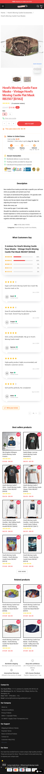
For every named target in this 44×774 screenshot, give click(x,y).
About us (4, 707)
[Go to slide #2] (27, 79)
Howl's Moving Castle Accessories (19, 13)
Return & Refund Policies (9, 734)
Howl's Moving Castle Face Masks (13, 16)
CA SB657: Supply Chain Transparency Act (14, 718)
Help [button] (40, 771)
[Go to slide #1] (17, 79)
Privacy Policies (6, 713)
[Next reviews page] (40, 413)
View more (22, 571)
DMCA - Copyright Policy (9, 716)
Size (3, 111)
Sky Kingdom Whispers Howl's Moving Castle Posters (9, 454)
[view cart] (41, 6)
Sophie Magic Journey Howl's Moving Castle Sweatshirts (30, 454)
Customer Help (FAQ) (8, 739)
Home (3, 13)
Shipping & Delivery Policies (10, 728)
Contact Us (4, 737)
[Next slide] (40, 46)
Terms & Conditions (7, 710)
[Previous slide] (4, 46)
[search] (38, 6)
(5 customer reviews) (18, 103)
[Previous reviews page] (30, 413)
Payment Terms (6, 731)
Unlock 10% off (4, 765)
